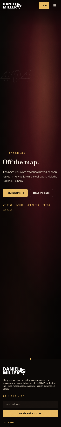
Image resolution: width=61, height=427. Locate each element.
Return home (13, 193)
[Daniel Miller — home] (12, 5)
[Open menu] (54, 5)
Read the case (41, 193)
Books (20, 205)
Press (46, 205)
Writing (8, 205)
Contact (8, 209)
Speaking (33, 205)
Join (44, 5)
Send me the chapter (30, 413)
